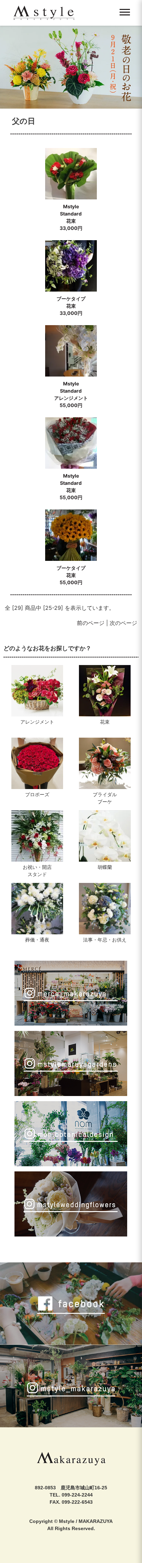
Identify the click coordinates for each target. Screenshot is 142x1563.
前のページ (90, 622)
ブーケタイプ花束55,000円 (71, 575)
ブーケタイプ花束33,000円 (71, 306)
